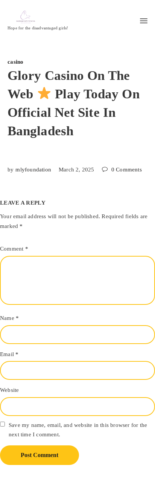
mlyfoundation (33, 170)
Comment (14, 249)
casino (16, 62)
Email (9, 354)
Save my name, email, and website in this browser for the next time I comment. (78, 430)
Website (9, 390)
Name (9, 318)
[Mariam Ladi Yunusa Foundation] (38, 16)
